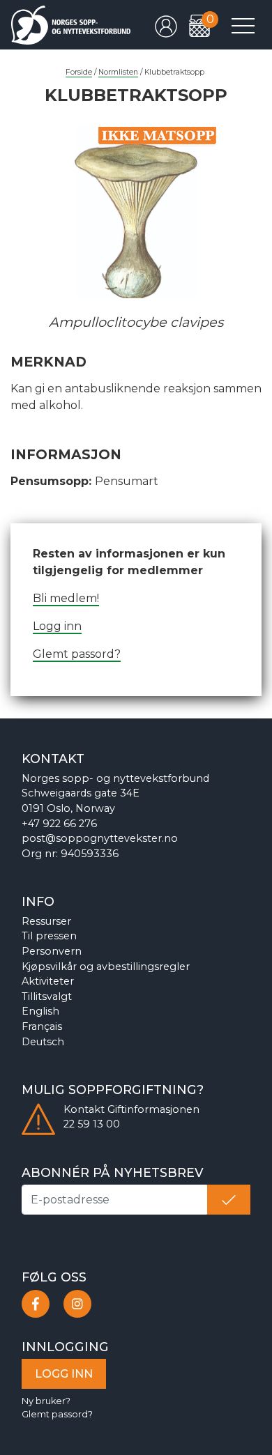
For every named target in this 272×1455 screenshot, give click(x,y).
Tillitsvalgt (47, 996)
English (40, 1011)
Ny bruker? (46, 1401)
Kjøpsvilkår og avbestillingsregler (106, 966)
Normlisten (118, 72)
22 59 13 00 (91, 1124)
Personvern (52, 951)
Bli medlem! (66, 598)
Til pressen (49, 936)
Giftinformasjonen (153, 1109)
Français (42, 1026)
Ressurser (46, 921)
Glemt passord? (77, 654)
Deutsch (43, 1042)
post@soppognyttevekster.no (100, 838)
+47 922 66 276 (59, 823)
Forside (79, 72)
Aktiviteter (48, 981)
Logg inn (57, 626)
